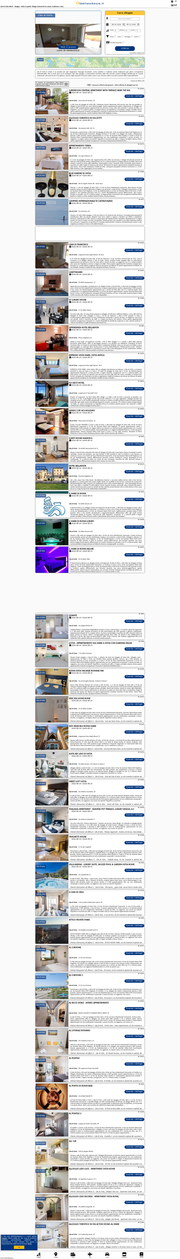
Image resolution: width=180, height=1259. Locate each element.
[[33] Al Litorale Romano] (51, 1041)
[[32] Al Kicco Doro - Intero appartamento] (51, 1014)
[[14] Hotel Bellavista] (51, 477)
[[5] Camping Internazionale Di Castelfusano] (51, 212)
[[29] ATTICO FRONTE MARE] (51, 931)
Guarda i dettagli (134, 96)
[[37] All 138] (51, 1152)
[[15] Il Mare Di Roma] (51, 504)
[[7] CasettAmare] (51, 283)
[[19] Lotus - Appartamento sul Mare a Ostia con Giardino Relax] (51, 654)
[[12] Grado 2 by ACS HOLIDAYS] (51, 421)
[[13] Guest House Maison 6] (51, 449)
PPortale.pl (10, 1258)
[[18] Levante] (51, 626)
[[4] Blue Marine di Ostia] (51, 184)
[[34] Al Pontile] (51, 1069)
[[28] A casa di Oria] (51, 903)
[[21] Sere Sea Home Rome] (51, 709)
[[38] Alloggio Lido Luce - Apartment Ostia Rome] (51, 1180)
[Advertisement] (90, 593)
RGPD (29, 1244)
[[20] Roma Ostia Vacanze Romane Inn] (51, 682)
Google (4, 1238)
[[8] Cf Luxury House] (51, 311)
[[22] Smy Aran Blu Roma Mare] (51, 737)
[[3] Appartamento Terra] (51, 156)
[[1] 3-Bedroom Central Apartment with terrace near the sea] (51, 101)
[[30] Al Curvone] (51, 958)
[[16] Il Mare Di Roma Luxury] (51, 532)
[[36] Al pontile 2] (51, 1124)
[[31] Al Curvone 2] (51, 986)
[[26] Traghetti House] (51, 848)
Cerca (125, 48)
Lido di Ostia (40, 92)
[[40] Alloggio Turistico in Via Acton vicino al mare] (51, 1235)
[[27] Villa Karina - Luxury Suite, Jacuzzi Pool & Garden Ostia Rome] (51, 875)
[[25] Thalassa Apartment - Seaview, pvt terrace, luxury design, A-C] (51, 820)
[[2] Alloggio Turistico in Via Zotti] (51, 129)
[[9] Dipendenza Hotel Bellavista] (51, 338)
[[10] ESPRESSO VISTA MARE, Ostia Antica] (51, 366)
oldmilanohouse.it (90, 3)
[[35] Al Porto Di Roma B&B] (51, 1097)
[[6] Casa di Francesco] (51, 255)
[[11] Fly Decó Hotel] (51, 394)
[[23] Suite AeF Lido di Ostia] (51, 765)
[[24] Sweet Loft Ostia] (51, 792)
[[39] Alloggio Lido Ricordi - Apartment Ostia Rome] (51, 1207)
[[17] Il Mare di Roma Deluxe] (51, 560)
